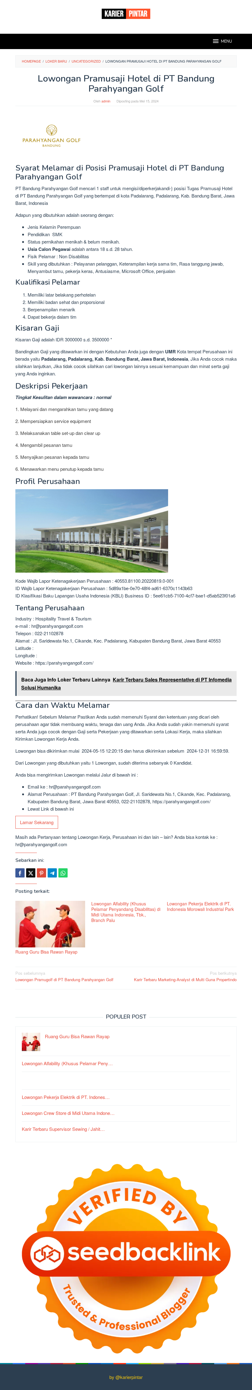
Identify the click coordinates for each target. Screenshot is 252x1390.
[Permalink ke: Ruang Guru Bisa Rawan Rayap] (50, 924)
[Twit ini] (30, 872)
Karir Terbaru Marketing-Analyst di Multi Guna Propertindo (185, 976)
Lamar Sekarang (36, 822)
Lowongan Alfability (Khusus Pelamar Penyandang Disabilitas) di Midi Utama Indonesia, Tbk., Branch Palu (125, 911)
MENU (226, 41)
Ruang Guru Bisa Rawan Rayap (46, 952)
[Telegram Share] (52, 872)
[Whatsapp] (63, 872)
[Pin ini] (41, 872)
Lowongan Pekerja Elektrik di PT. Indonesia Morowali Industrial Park (200, 906)
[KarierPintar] (126, 13)
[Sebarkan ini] (20, 872)
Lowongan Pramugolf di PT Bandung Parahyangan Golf (64, 976)
